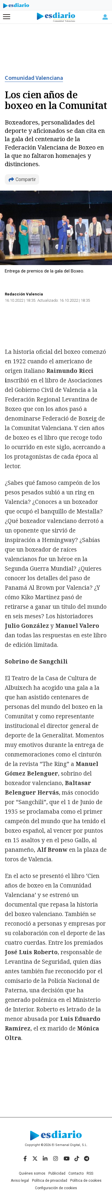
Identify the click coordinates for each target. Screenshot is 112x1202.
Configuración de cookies (56, 1188)
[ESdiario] (16, 6)
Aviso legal (20, 1180)
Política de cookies (86, 1180)
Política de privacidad (49, 1180)
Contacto (76, 1173)
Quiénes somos (32, 1173)
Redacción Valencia (24, 294)
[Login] (105, 17)
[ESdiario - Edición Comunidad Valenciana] (56, 17)
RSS (90, 1173)
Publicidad (56, 1173)
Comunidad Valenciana (34, 78)
